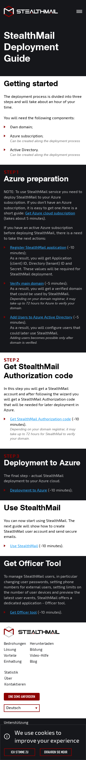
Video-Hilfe (39, 655)
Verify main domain (27, 283)
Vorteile (10, 655)
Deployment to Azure (28, 490)
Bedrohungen (15, 643)
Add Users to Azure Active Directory (41, 317)
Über (8, 678)
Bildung (36, 649)
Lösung (10, 649)
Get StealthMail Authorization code (40, 419)
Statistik (11, 672)
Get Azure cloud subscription (50, 213)
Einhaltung (13, 661)
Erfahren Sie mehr (55, 752)
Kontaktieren (15, 684)
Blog (33, 661)
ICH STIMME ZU (19, 752)
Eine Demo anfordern (21, 697)
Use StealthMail (24, 545)
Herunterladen (42, 643)
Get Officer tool (23, 612)
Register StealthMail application (38, 247)
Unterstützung (16, 722)
